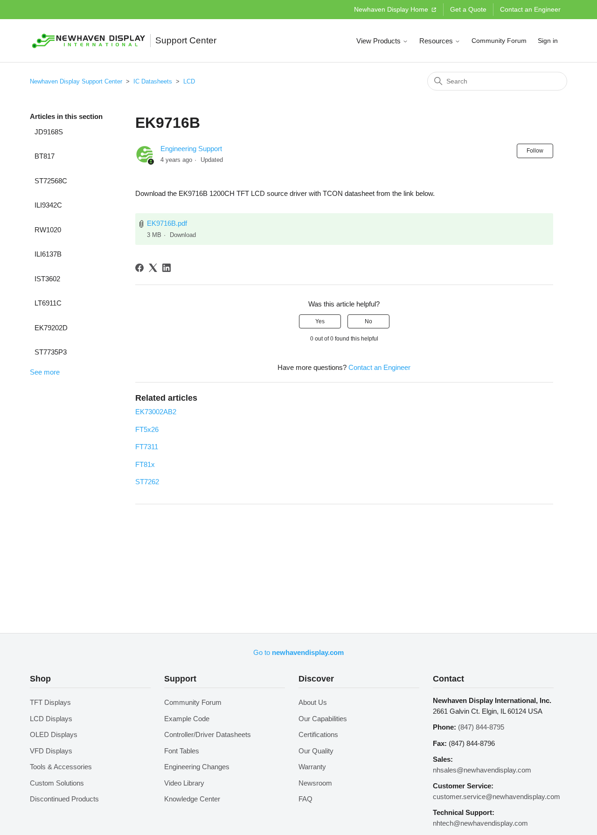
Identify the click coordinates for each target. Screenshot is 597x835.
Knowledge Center (192, 799)
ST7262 (147, 482)
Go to (298, 652)
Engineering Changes (196, 767)
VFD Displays (51, 751)
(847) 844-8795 (481, 727)
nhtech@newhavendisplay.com (480, 823)
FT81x (145, 464)
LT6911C (48, 303)
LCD (189, 81)
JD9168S (49, 132)
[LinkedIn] (166, 268)
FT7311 (146, 447)
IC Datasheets (152, 81)
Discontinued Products (64, 799)
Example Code (186, 719)
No (368, 321)
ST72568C (51, 181)
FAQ (305, 799)
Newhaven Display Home (392, 9)
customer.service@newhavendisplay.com (496, 796)
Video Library (184, 783)
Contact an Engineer (530, 9)
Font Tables (181, 751)
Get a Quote (468, 9)
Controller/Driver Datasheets (207, 734)
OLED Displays (53, 734)
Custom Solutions (57, 783)
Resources (437, 41)
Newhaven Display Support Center (76, 81)
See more (45, 372)
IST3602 (47, 279)
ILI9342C (48, 205)
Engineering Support (191, 149)
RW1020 (48, 230)
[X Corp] (153, 268)
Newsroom (315, 783)
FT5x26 (147, 429)
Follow (535, 150)
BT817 (45, 156)
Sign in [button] (548, 40)
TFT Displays (50, 702)
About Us (312, 702)
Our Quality (315, 751)
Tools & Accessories (61, 767)
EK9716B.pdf (167, 223)
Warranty (312, 767)
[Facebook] (139, 268)
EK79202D (51, 328)
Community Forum (499, 40)
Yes (320, 321)
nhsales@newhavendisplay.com (482, 770)
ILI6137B (48, 254)
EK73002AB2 (155, 412)
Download (183, 234)
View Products (379, 41)
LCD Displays (51, 719)
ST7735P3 (51, 352)
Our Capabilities (322, 719)
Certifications (318, 734)
